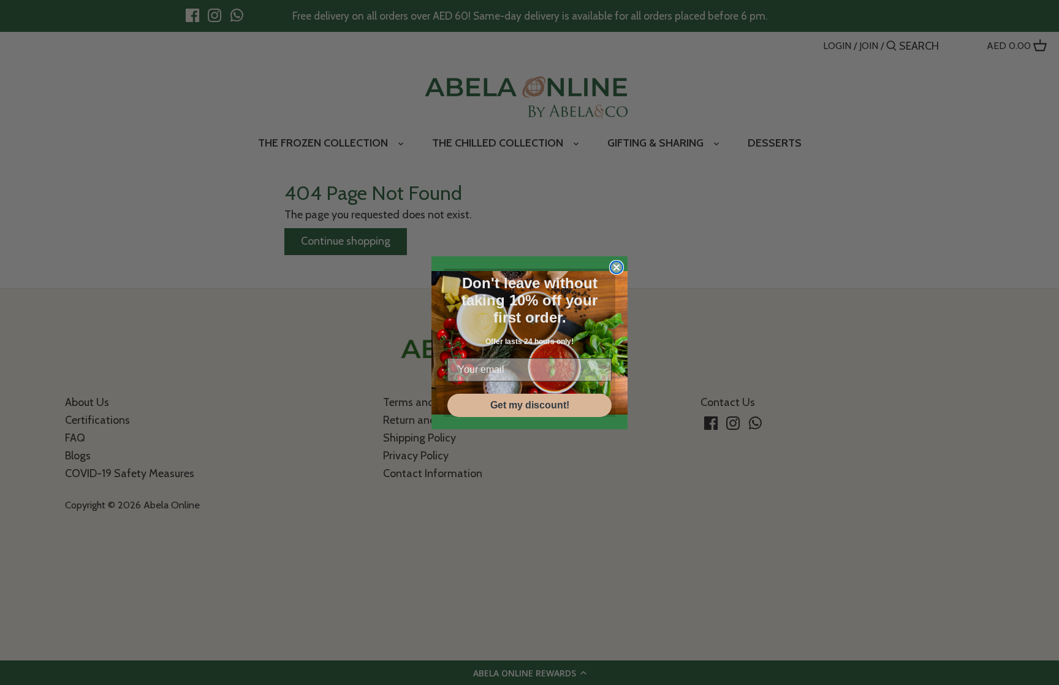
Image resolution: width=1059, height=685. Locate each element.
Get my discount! (529, 405)
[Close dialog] (616, 267)
